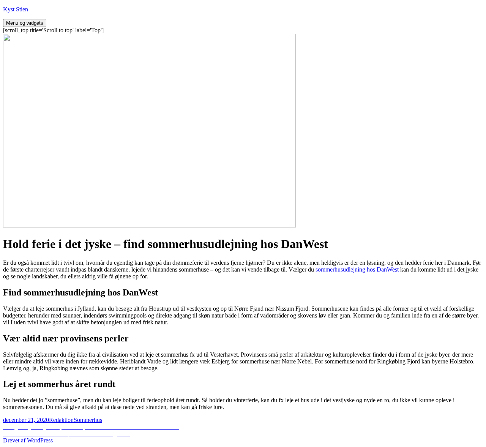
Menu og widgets (24, 23)
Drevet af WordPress (28, 440)
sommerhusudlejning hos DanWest (357, 269)
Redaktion (61, 420)
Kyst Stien (15, 9)
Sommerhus (88, 420)
